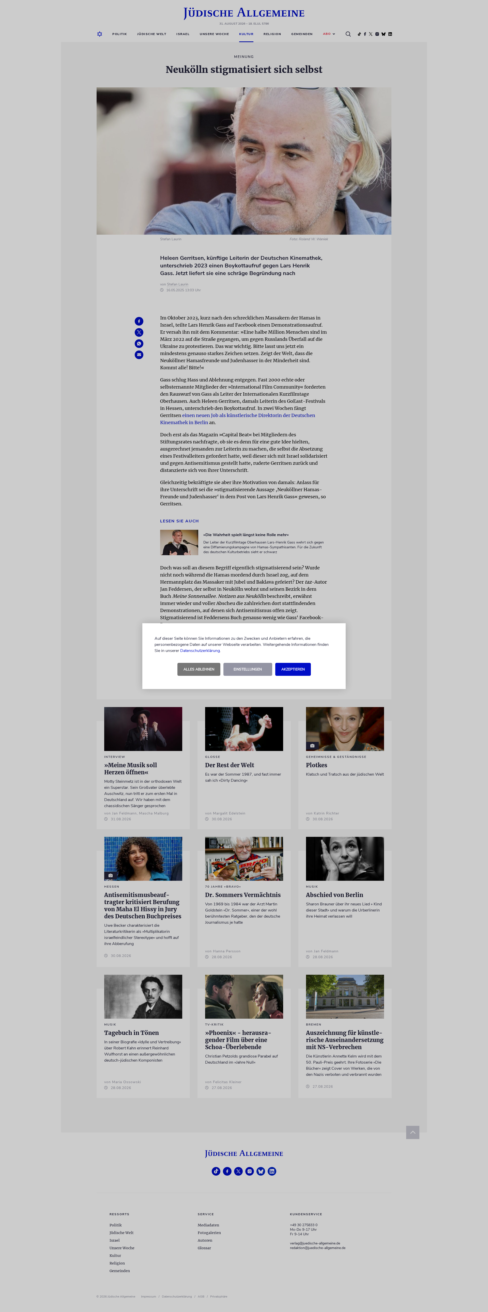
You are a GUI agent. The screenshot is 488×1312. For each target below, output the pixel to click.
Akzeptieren (293, 669)
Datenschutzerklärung (200, 650)
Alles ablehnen (199, 669)
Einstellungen (248, 669)
